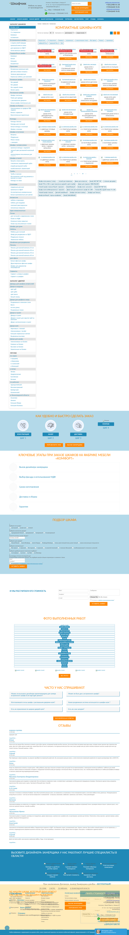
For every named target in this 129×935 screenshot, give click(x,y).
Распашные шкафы (17, 93)
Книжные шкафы (16, 80)
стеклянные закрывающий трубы (21, 163)
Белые (13, 58)
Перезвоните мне (81, 12)
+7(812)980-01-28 (113, 5)
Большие (14, 61)
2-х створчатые (15, 32)
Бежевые (14, 35)
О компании (59, 19)
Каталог (12, 19)
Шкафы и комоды (16, 129)
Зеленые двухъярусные (18, 74)
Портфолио (68, 19)
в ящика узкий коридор (18, 43)
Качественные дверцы (18, 50)
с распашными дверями (18, 100)
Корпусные (14, 30)
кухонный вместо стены (18, 45)
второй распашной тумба (19, 166)
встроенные (14, 37)
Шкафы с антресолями (18, 145)
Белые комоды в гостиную (19, 127)
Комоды (13, 119)
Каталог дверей (34, 19)
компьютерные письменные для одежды (21, 155)
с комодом (14, 142)
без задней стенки (17, 87)
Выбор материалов (47, 19)
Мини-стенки (15, 140)
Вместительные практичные (20, 115)
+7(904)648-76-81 (113, 7)
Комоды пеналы (16, 121)
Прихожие (14, 66)
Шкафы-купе (14, 27)
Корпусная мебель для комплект (21, 77)
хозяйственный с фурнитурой (20, 168)
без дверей (14, 82)
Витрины (13, 135)
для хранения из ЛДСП (18, 48)
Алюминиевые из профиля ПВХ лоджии (21, 109)
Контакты (100, 19)
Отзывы (92, 19)
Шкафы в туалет (16, 158)
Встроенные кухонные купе (19, 69)
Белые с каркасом (16, 112)
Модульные (14, 137)
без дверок (14, 85)
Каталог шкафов (22, 19)
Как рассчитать (79, 19)
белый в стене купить (18, 161)
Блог (87, 19)
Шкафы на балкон (16, 106)
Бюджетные (15, 64)
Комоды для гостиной (18, 124)
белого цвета (15, 90)
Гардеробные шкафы (17, 53)
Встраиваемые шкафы (18, 40)
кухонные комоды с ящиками (20, 148)
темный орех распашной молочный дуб (22, 151)
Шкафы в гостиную (17, 132)
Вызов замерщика (82, 8)
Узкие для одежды (17, 98)
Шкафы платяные (16, 95)
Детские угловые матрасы (19, 72)
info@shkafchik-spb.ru (53, 7)
